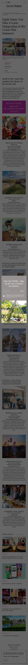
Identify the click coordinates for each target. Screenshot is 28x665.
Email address (6, 291)
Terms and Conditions (18, 295)
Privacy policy (9, 295)
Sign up (22, 291)
